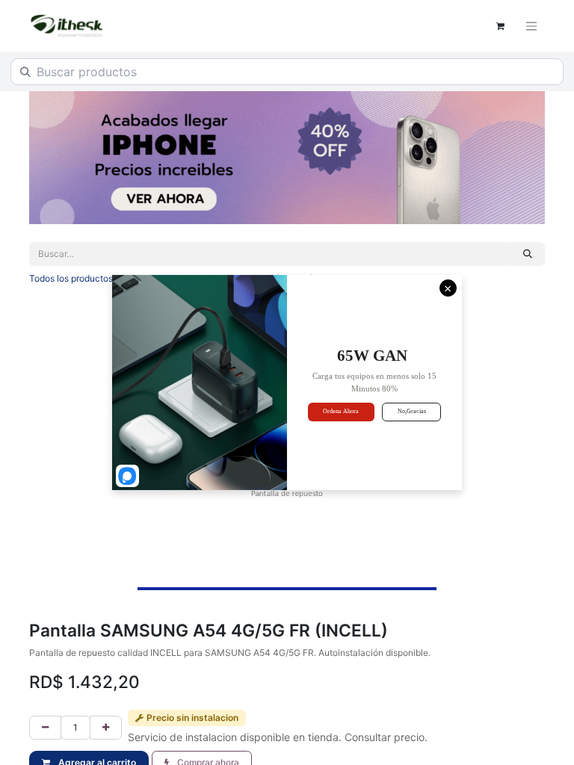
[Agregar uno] (106, 728)
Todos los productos (71, 278)
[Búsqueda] (527, 254)
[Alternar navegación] (531, 26)
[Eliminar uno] (45, 728)
